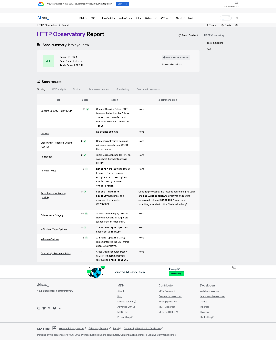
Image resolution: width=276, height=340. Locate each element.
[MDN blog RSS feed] (59, 308)
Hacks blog (206, 317)
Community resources (170, 296)
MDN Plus (122, 312)
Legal (116, 328)
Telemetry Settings (98, 328)
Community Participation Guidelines (142, 328)
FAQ (209, 49)
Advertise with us (126, 306)
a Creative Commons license (161, 334)
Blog (190, 18)
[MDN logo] (43, 285)
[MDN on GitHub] (39, 308)
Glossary (204, 312)
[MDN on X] (49, 308)
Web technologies (209, 291)
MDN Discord (166, 306)
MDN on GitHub (167, 312)
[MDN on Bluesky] (44, 308)
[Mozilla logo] (46, 328)
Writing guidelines (168, 301)
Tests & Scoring (215, 42)
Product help (124, 317)
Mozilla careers (125, 301)
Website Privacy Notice (71, 328)
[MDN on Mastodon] (54, 308)
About (120, 291)
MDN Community (168, 291)
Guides (203, 301)
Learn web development (212, 296)
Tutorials (204, 306)
